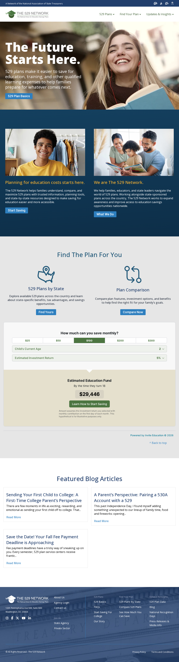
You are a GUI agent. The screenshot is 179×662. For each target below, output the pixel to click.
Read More (13, 517)
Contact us (60, 607)
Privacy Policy (139, 651)
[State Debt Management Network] (161, 3)
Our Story (99, 621)
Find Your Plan (129, 14)
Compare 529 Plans (130, 607)
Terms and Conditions (162, 651)
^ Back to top (158, 443)
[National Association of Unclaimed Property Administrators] (155, 3)
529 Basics (100, 601)
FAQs (97, 607)
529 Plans (105, 14)
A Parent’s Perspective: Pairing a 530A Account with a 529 (131, 497)
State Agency (61, 623)
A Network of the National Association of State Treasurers (34, 3)
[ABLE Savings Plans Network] (167, 3)
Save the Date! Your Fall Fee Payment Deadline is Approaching (42, 539)
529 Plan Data (157, 601)
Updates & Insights (158, 14)
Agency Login (61, 602)
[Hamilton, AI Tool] (172, 3)
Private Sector (62, 628)
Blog (152, 607)
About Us (59, 597)
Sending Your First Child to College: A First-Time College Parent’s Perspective (44, 497)
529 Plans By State (130, 601)
